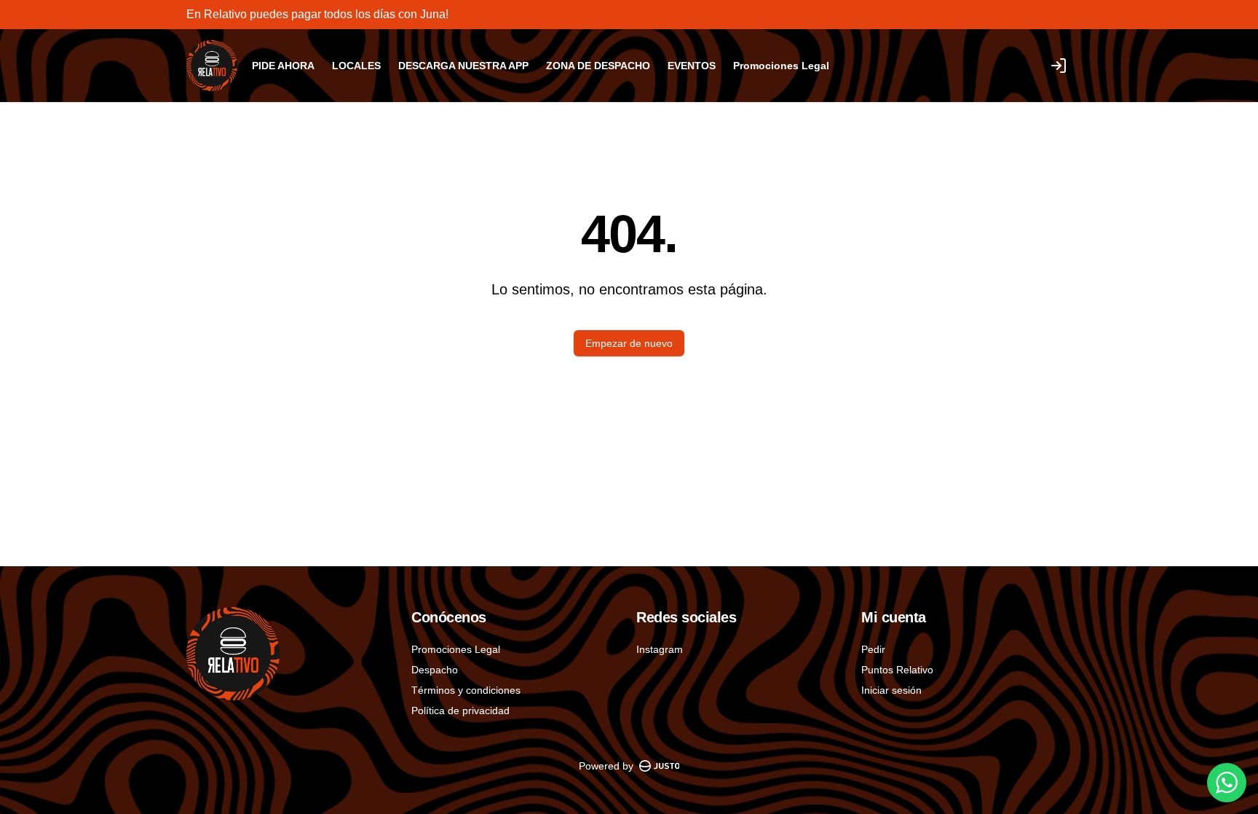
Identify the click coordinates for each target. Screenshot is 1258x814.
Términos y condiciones (466, 690)
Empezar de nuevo (629, 343)
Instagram (659, 649)
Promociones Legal (781, 65)
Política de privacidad (460, 710)
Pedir (873, 649)
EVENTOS (692, 65)
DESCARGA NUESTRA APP (463, 65)
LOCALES (356, 65)
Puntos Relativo (897, 670)
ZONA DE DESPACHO (598, 65)
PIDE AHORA (283, 65)
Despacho (434, 670)
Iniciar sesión (891, 690)
